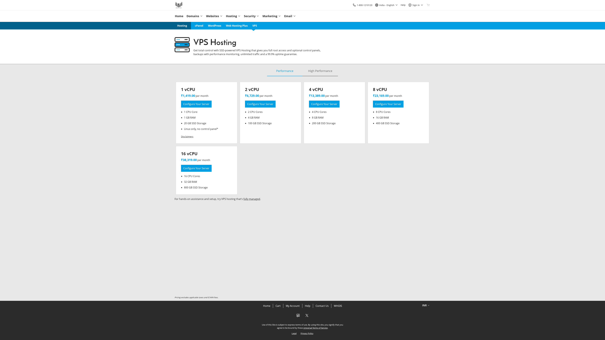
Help (307, 306)
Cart (278, 306)
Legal (294, 333)
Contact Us (322, 306)
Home (266, 306)
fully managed (251, 199)
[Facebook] (298, 316)
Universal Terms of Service (315, 327)
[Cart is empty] (428, 5)
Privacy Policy (307, 333)
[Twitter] (307, 316)
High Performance (320, 71)
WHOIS (338, 306)
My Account (293, 306)
